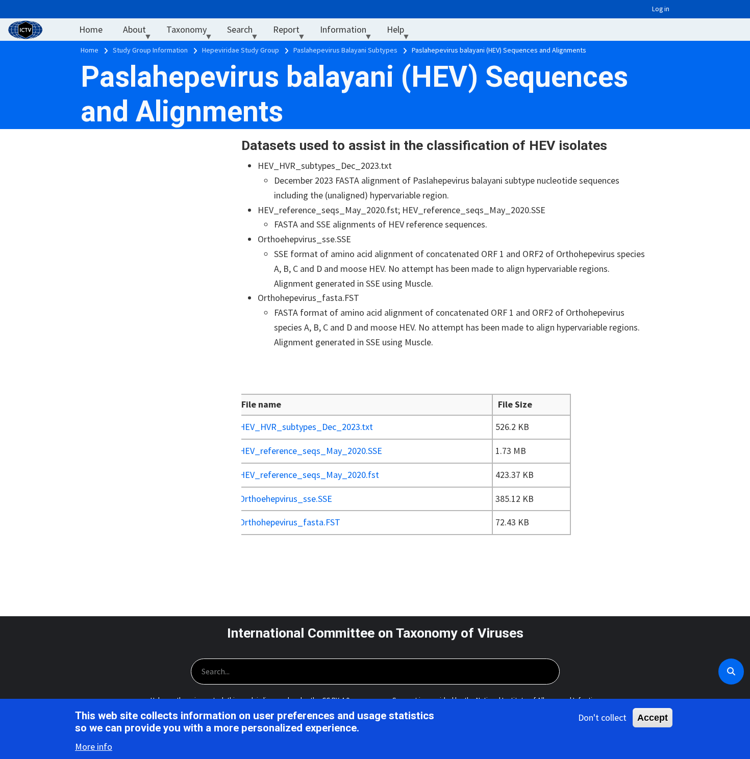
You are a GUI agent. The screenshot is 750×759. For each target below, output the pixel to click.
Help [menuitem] (400, 31)
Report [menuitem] (291, 31)
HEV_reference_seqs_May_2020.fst (309, 474)
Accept (652, 718)
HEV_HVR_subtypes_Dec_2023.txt (306, 427)
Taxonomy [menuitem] (191, 31)
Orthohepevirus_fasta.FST (289, 522)
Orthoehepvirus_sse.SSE (285, 498)
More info (93, 746)
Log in (660, 9)
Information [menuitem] (348, 31)
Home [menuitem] (91, 29)
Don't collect (602, 717)
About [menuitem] (139, 31)
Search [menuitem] (245, 31)
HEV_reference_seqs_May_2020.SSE (310, 451)
